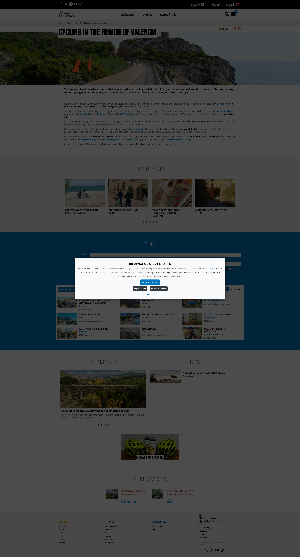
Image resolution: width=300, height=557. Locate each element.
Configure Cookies (158, 288)
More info (150, 294)
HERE (211, 268)
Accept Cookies (150, 282)
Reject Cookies (140, 288)
